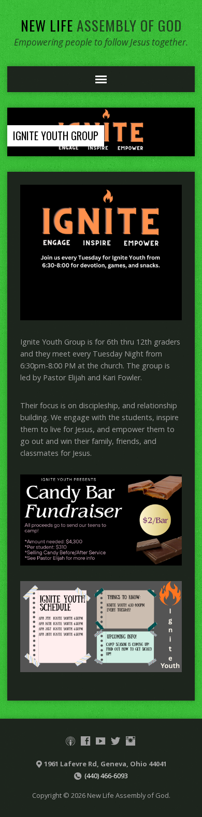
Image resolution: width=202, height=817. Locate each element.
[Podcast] (70, 741)
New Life (101, 25)
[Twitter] (115, 741)
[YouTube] (100, 741)
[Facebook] (85, 741)
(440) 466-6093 (106, 775)
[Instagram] (130, 741)
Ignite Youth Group (55, 135)
